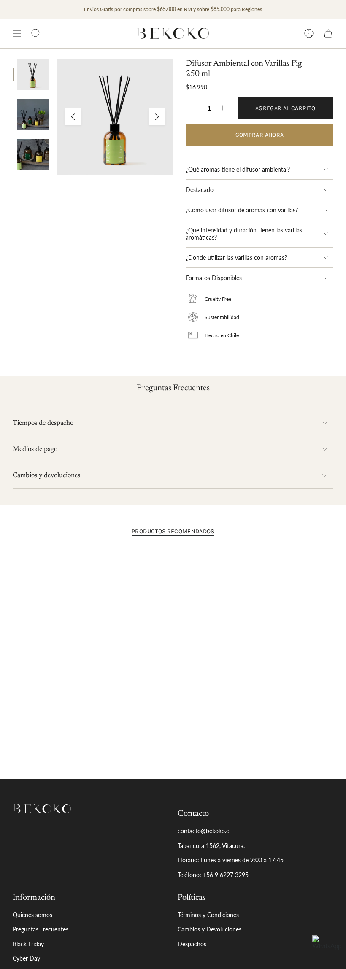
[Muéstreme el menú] (16, 33)
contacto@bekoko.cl (204, 830)
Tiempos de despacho (43, 423)
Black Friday (28, 943)
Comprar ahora (259, 134)
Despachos (192, 943)
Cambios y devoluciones (46, 475)
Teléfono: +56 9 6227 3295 (213, 874)
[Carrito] (328, 33)
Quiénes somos (32, 914)
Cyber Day (26, 958)
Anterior (73, 116)
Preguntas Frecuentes (40, 929)
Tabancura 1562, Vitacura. (211, 845)
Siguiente (157, 116)
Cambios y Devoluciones (209, 929)
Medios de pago (35, 449)
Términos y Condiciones (208, 914)
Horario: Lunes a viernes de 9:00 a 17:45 (231, 860)
